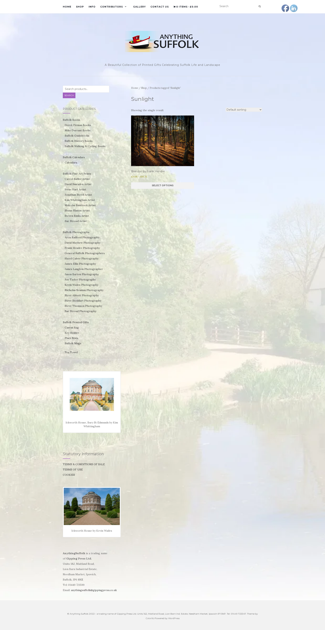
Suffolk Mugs (73, 343)
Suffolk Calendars (74, 157)
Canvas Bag (72, 327)
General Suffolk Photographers (85, 253)
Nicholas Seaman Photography (84, 290)
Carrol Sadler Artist (77, 179)
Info (92, 6)
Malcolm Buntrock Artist (80, 205)
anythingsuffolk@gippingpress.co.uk (94, 590)
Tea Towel (71, 352)
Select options (162, 185)
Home (67, 6)
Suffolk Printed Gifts (76, 322)
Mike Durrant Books (77, 130)
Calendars (71, 162)
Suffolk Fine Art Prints (77, 173)
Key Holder (72, 332)
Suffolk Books (71, 120)
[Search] (259, 6)
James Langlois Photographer (84, 269)
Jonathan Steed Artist (78, 194)
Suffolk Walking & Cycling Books (85, 146)
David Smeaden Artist (78, 184)
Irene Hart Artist (75, 189)
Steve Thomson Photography (83, 306)
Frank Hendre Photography (82, 248)
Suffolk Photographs (76, 232)
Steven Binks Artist (77, 215)
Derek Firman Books (78, 125)
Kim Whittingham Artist (80, 200)
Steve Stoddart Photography (83, 300)
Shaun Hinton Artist (77, 210)
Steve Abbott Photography (82, 295)
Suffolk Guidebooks (77, 135)
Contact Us (159, 6)
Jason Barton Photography (82, 274)
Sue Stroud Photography (80, 311)
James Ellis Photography (80, 263)
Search (69, 95)
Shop (80, 6)
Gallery (139, 6)
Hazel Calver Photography (81, 258)
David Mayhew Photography (82, 242)
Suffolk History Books (79, 141)
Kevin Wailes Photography (81, 285)
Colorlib (150, 618)
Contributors (111, 6)
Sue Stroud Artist (76, 221)
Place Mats (71, 338)
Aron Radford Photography (82, 237)
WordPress (174, 618)
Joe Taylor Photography (80, 279)
